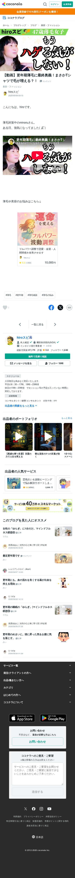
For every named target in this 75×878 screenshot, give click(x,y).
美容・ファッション (50, 25)
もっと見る (66, 418)
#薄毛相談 (32, 294)
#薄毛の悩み (48, 294)
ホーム (6, 25)
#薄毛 (8, 294)
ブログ (33, 25)
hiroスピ (23, 337)
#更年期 (19, 294)
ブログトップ (19, 25)
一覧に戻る (37, 324)
